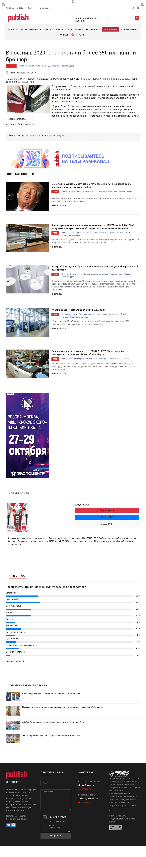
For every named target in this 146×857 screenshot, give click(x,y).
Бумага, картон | (76, 274)
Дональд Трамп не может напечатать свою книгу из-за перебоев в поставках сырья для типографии (91, 185)
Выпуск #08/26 (82, 505)
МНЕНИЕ (33, 29)
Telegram (60, 135)
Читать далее (58, 205)
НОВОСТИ (12, 29)
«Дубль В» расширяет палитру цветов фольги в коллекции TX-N (53, 722)
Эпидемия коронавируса (62, 66)
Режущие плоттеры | (89, 359)
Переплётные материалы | (102, 191)
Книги (23, 66)
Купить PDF (107, 517)
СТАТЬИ (23, 29)
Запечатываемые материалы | (96, 274)
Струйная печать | (123, 233)
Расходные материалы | (89, 314)
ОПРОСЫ (64, 35)
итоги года (46, 66)
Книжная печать (33, 66)
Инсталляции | (75, 359)
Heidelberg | (74, 317)
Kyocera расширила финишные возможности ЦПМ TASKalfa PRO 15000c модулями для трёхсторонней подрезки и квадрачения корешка (93, 227)
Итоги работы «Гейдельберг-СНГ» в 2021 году (78, 309)
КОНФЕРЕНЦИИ (129, 29)
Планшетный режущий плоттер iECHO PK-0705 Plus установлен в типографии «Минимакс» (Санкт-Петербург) (89, 352)
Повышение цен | (117, 274)
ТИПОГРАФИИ (110, 29)
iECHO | (102, 359)
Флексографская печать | (109, 314)
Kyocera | (72, 233)
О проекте (13, 782)
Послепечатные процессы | (104, 233)
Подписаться (107, 510)
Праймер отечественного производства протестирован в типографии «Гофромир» (62, 707)
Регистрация (44, 8)
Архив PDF (107, 524)
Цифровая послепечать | (72, 235)
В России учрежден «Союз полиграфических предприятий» (51, 693)
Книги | (65, 191)
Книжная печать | (83, 191)
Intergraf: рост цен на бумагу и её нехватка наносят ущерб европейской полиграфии (94, 268)
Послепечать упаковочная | (117, 359)
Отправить (56, 835)
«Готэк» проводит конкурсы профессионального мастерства (52, 735)
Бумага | (72, 191)
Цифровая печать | (84, 233)
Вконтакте (35, 135)
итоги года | (84, 317)
